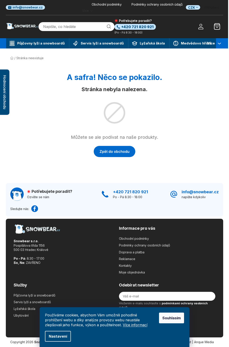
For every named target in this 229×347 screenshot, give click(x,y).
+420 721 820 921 (130, 191)
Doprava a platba (131, 252)
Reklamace (127, 259)
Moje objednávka (132, 272)
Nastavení (58, 336)
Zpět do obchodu (114, 151)
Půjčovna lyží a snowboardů (34, 295)
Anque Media (204, 342)
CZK (191, 7)
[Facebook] (34, 208)
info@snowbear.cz (28, 7)
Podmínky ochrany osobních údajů (156, 4)
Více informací (135, 325)
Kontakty (125, 265)
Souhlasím (171, 318)
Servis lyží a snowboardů (32, 302)
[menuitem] (37, 43)
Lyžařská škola (24, 309)
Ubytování (21, 315)
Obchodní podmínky (107, 4)
